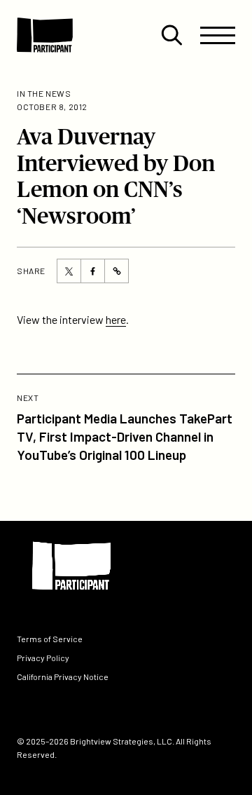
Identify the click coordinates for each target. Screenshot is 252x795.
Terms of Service (50, 639)
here (116, 319)
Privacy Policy (43, 657)
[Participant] (45, 35)
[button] (171, 35)
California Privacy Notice (62, 677)
